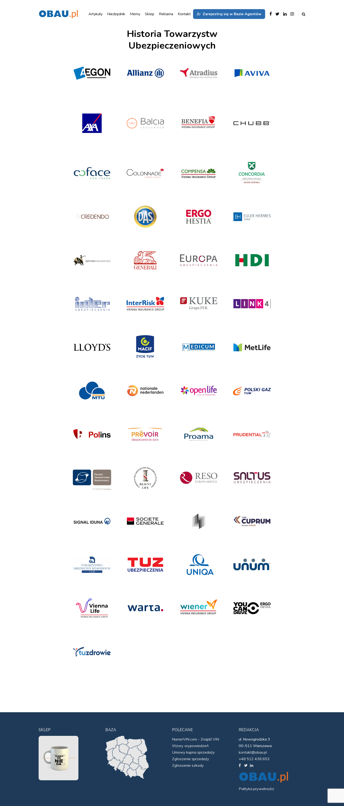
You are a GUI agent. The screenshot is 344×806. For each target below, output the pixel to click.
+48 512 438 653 (254, 758)
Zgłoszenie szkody (188, 765)
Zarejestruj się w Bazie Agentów (232, 14)
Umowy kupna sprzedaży (193, 752)
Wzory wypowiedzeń (190, 745)
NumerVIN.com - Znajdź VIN (195, 739)
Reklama (166, 14)
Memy (135, 14)
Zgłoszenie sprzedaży (190, 758)
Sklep (149, 14)
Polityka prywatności (256, 788)
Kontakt (184, 14)
